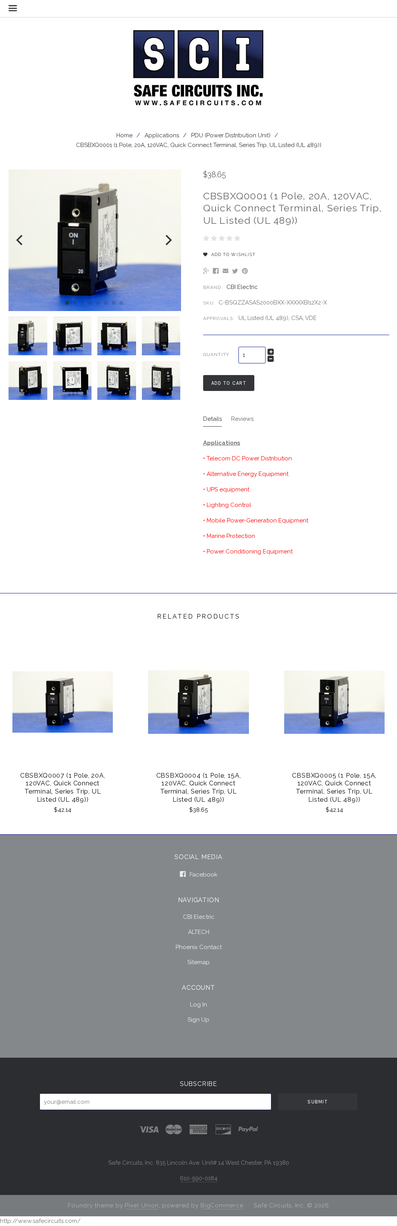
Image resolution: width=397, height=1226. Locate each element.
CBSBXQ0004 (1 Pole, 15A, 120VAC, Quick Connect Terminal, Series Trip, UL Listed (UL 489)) (198, 787)
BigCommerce (221, 1205)
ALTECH (198, 932)
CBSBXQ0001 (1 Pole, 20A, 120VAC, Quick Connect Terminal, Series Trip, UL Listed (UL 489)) (198, 145)
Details (212, 418)
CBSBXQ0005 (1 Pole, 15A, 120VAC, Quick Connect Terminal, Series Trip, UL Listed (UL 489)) (334, 787)
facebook (202, 874)
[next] (167, 240)
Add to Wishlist (233, 254)
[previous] (20, 240)
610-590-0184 (198, 1178)
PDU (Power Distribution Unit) (231, 135)
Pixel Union (142, 1205)
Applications (162, 135)
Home (124, 135)
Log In (198, 1004)
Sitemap (198, 962)
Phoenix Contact (199, 947)
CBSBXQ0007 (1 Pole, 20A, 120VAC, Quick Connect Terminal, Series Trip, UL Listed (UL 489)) (62, 787)
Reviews (242, 418)
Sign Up (198, 1019)
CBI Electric (242, 287)
